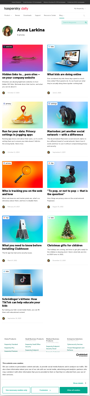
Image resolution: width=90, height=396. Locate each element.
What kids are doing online (64, 74)
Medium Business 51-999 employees (54, 2)
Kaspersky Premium (11, 351)
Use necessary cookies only (16, 390)
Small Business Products (34, 339)
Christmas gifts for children (64, 245)
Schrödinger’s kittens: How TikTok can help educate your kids (21, 302)
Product (7, 15)
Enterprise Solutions (75, 339)
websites (8, 47)
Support (37, 15)
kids (52, 47)
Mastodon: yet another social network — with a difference (66, 133)
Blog (60, 15)
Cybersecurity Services (75, 344)
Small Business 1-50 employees (32, 2)
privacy (8, 103)
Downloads (27, 15)
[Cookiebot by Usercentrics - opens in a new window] (77, 355)
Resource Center (50, 15)
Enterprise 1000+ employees (76, 2)
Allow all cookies (73, 390)
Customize (44, 390)
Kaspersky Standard (11, 344)
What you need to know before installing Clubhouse (22, 247)
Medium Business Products (52, 340)
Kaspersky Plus (9, 348)
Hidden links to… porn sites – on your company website (21, 76)
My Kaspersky (79, 8)
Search (86, 22)
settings (53, 103)
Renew (17, 15)
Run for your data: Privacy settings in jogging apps (18, 133)
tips (52, 163)
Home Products (16, 2)
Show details (78, 383)
